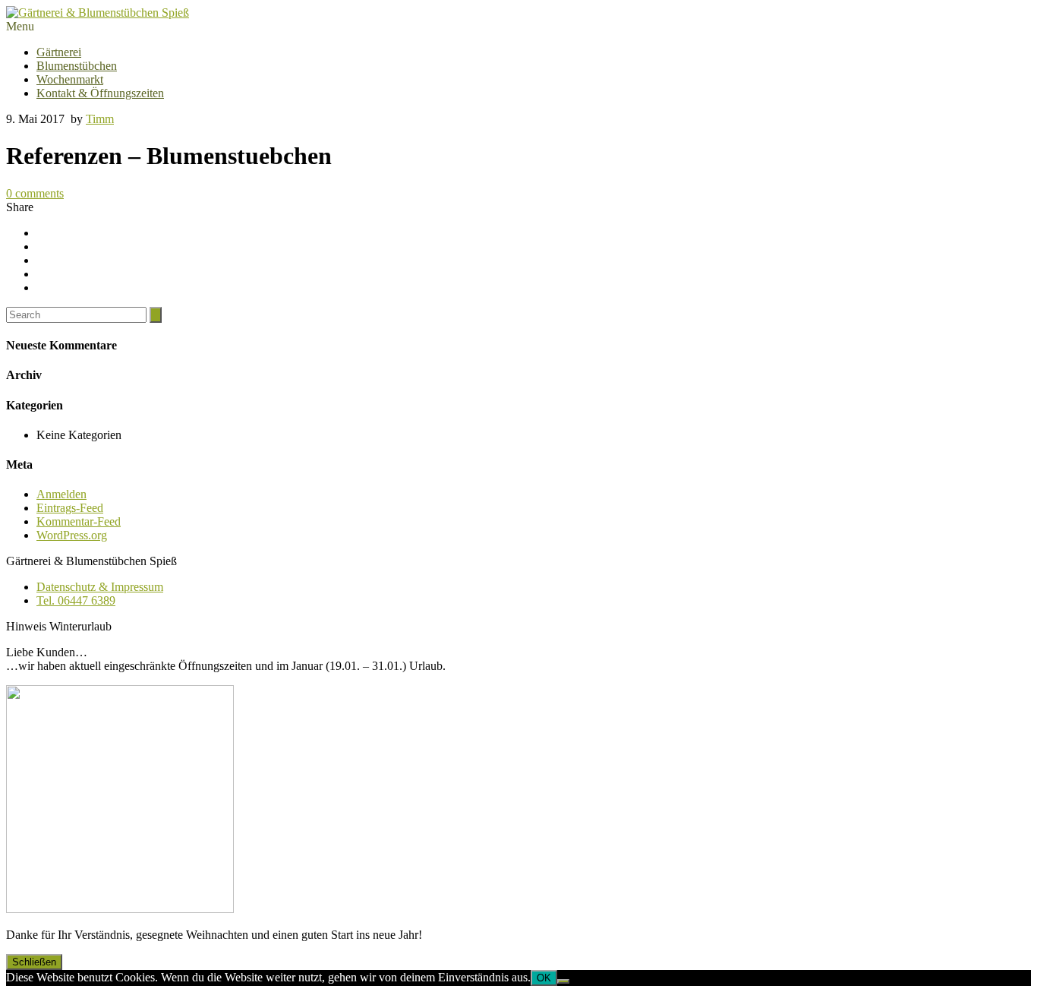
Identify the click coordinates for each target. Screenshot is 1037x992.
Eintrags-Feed (69, 507)
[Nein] (563, 981)
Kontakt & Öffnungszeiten (100, 93)
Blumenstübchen (76, 65)
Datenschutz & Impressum (99, 586)
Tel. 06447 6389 (75, 600)
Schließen (34, 962)
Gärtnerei (58, 52)
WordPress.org (71, 535)
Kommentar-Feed (78, 521)
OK (544, 978)
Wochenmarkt (69, 79)
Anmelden (61, 494)
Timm (100, 118)
